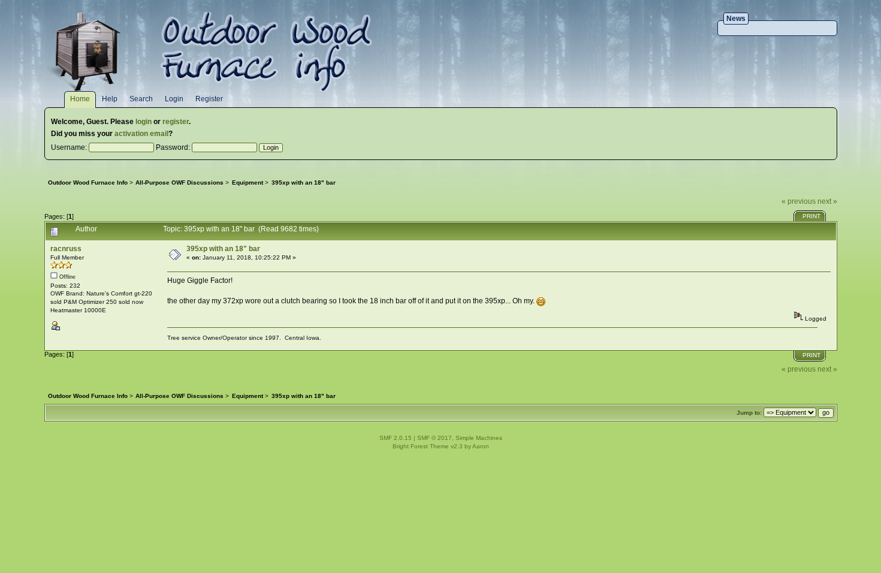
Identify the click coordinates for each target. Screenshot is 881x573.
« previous (799, 201)
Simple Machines (478, 438)
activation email (141, 133)
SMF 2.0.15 (395, 438)
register (175, 121)
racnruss (66, 249)
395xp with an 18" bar (223, 249)
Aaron (480, 446)
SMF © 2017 (434, 438)
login (143, 121)
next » (827, 201)
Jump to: (749, 412)
